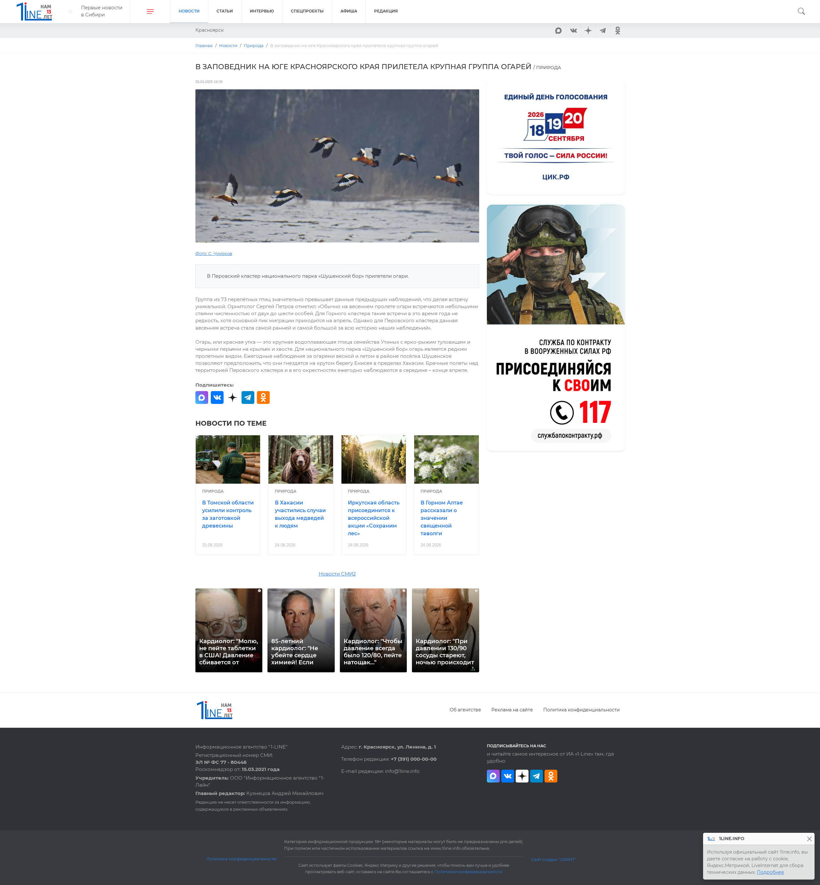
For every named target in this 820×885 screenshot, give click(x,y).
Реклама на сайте (512, 710)
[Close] (809, 838)
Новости (189, 11)
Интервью (262, 11)
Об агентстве (465, 710)
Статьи (225, 11)
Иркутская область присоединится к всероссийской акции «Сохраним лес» (373, 518)
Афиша (348, 11)
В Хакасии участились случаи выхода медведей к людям (300, 514)
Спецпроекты (307, 11)
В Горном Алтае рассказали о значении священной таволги (442, 518)
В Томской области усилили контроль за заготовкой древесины (228, 514)
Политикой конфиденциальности (468, 872)
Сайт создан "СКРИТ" (553, 859)
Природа (213, 491)
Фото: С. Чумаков (213, 253)
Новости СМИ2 (337, 574)
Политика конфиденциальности (581, 710)
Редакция (386, 11)
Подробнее (770, 872)
